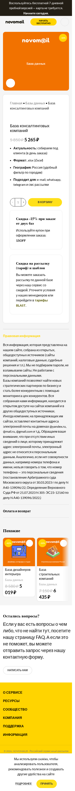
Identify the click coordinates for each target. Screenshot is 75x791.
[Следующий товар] (22, 117)
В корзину (45, 202)
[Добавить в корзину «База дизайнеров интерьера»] (29, 543)
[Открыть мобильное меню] (65, 22)
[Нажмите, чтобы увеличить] (10, 83)
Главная (16, 103)
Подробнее (23, 783)
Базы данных (35, 103)
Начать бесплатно (44, 21)
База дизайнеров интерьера (18, 571)
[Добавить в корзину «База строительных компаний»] (63, 543)
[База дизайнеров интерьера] (19, 552)
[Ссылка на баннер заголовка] (36, 8)
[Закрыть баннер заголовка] (67, 8)
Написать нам (17, 670)
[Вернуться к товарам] (17, 117)
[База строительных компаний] (53, 552)
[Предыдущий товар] (12, 117)
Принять (46, 783)
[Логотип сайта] (14, 21)
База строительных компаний (49, 574)
